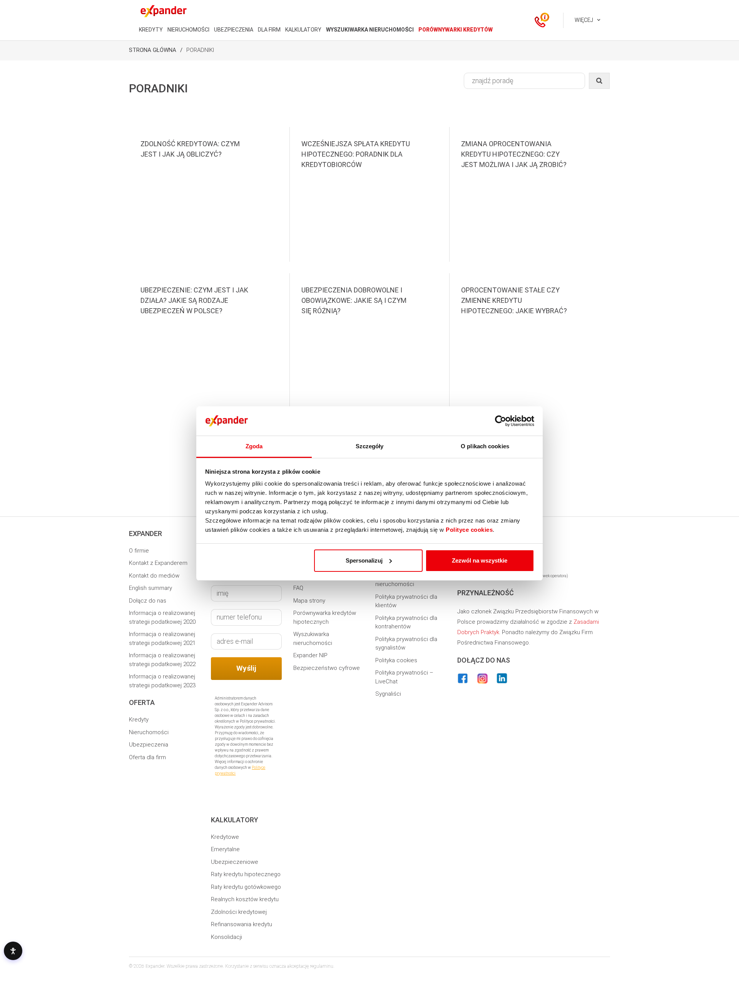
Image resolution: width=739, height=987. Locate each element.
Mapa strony (309, 600)
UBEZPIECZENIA (233, 30)
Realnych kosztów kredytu (245, 899)
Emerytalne (225, 849)
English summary (150, 588)
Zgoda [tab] (254, 446)
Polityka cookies (396, 660)
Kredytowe (225, 836)
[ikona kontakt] (540, 20)
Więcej (584, 20)
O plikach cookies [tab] (485, 446)
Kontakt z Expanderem (158, 562)
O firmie (139, 550)
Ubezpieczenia (148, 744)
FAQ (298, 588)
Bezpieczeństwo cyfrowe (326, 668)
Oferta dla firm (147, 757)
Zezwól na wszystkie (479, 560)
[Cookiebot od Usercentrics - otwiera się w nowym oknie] (500, 421)
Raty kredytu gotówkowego (246, 886)
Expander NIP (310, 655)
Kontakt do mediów (154, 575)
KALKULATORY (303, 30)
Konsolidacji (226, 937)
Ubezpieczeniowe (234, 861)
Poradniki (200, 50)
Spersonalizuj (364, 560)
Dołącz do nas (147, 600)
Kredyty (139, 719)
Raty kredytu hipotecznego (246, 874)
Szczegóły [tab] (370, 446)
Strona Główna (152, 50)
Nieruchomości (149, 732)
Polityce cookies (469, 529)
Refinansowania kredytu (241, 924)
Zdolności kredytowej (239, 912)
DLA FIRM (269, 30)
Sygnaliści (388, 693)
